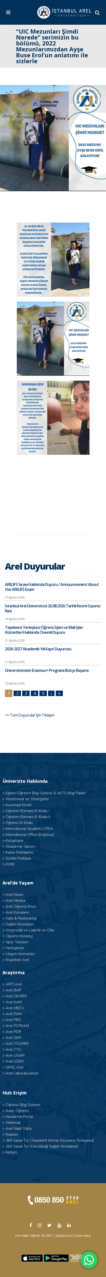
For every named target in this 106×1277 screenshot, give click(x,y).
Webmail (13, 1122)
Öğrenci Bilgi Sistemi (23, 1104)
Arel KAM (14, 1002)
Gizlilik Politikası (18, 858)
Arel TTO (13, 1049)
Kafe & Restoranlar (21, 918)
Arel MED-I (15, 1008)
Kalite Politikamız (20, 852)
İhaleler (12, 1134)
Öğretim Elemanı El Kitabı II (28, 816)
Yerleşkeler (15, 948)
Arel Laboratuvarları (22, 1073)
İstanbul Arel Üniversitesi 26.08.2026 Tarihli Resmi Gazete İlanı (52, 608)
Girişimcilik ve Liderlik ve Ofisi (30, 930)
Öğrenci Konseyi (19, 936)
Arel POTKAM (17, 1025)
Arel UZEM (14, 1061)
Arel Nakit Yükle (19, 1128)
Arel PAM (13, 1013)
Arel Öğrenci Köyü (21, 906)
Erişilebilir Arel (17, 959)
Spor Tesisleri (17, 942)
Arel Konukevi (17, 912)
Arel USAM (15, 1055)
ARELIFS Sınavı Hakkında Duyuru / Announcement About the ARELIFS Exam (52, 587)
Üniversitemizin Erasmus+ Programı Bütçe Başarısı (46, 670)
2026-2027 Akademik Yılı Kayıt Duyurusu (38, 649)
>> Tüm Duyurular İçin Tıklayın (30, 715)
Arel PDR (13, 1031)
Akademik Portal (19, 1116)
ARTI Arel (14, 984)
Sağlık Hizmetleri (20, 924)
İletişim (12, 1152)
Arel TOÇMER (17, 1043)
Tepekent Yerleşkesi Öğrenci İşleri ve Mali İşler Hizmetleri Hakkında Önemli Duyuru (44, 630)
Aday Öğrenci (17, 1110)
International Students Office (29, 828)
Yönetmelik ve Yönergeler (27, 799)
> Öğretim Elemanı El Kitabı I (25, 810)
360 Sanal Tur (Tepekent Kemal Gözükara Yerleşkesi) (50, 1140)
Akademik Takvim (20, 846)
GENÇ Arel (14, 1067)
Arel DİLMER (16, 996)
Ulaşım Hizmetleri (20, 953)
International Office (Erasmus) (30, 834)
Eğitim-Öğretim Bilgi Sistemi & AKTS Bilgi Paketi (46, 793)
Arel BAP (13, 990)
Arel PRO (13, 1019)
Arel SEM (13, 1037)
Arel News (14, 894)
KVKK (10, 864)
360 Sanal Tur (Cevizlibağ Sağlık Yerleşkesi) (42, 1146)
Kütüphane (14, 840)
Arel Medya (15, 900)
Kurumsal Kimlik (19, 805)
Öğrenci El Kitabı (19, 822)
